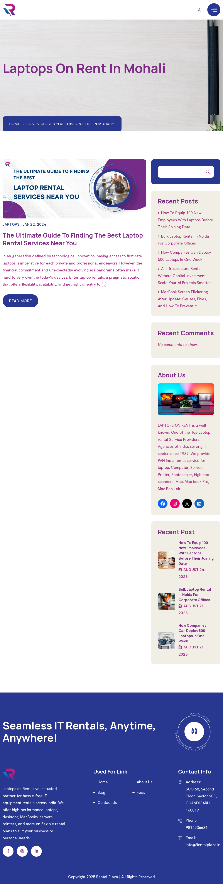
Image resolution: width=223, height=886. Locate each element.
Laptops (11, 224)
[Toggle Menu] (214, 10)
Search (208, 172)
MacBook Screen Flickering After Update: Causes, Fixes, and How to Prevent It (183, 298)
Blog (101, 792)
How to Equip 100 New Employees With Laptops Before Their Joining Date (185, 219)
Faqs (141, 792)
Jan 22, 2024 (34, 224)
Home (14, 124)
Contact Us (107, 802)
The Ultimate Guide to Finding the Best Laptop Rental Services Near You (73, 239)
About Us (144, 781)
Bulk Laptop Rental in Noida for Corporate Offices (195, 594)
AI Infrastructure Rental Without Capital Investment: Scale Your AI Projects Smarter (184, 275)
